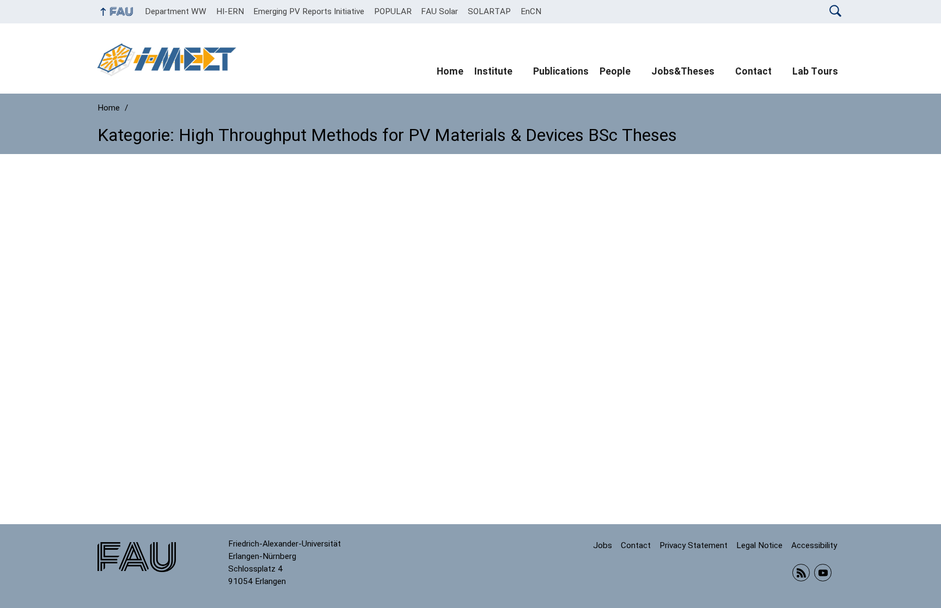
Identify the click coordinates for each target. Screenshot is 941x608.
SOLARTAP (489, 11)
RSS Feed (801, 572)
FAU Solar (439, 11)
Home (450, 71)
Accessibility (814, 545)
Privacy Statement (693, 545)
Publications (561, 71)
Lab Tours (815, 71)
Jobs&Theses (682, 71)
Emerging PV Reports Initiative (308, 11)
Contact (753, 71)
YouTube (823, 572)
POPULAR (393, 11)
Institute (493, 71)
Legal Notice (759, 545)
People (615, 71)
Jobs (602, 545)
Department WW (175, 11)
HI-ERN (230, 11)
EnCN (531, 11)
